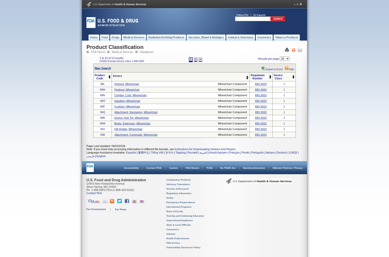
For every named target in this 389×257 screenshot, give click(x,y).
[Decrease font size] (294, 4)
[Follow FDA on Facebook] (127, 202)
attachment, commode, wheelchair (136, 134)
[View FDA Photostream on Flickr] (142, 202)
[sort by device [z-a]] (247, 78)
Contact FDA (154, 168)
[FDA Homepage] (90, 169)
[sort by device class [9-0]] (293, 78)
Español (131, 152)
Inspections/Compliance (179, 220)
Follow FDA (243, 15)
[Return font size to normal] (297, 4)
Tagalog (180, 152)
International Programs (179, 207)
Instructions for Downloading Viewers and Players (205, 149)
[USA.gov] (94, 202)
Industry (170, 234)
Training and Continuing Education (185, 216)
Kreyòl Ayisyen (218, 152)
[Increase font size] (301, 4)
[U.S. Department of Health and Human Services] (116, 5)
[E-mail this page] (300, 51)
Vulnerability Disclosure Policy (183, 247)
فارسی (90, 156)
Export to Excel (274, 69)
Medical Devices (122, 52)
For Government (96, 209)
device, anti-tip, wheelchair (131, 117)
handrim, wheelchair (127, 101)
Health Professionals (177, 238)
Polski (245, 152)
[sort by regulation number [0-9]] (270, 76)
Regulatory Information (178, 193)
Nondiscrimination (254, 168)
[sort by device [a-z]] (247, 76)
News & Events (174, 211)
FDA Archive (173, 243)
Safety (169, 198)
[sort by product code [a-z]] (110, 76)
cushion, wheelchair (127, 106)
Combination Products (178, 180)
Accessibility (131, 168)
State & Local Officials (178, 225)
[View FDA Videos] (135, 202)
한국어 (169, 152)
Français (234, 152)
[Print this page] (287, 51)
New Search (103, 68)
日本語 (293, 152)
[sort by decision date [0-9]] (293, 76)
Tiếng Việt (157, 152)
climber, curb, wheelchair (130, 95)
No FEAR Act (228, 168)
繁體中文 (143, 152)
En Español (259, 15)
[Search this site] (277, 20)
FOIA (210, 168)
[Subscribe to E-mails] (105, 202)
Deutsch (282, 152)
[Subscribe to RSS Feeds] (112, 202)
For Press (120, 209)
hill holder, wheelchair (128, 129)
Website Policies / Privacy (288, 168)
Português (257, 152)
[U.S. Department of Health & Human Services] (259, 182)
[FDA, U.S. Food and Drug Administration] (112, 27)
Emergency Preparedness (180, 202)
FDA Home (98, 52)
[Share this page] (293, 51)
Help (291, 69)
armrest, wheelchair (126, 84)
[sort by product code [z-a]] (110, 78)
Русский (193, 152)
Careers (173, 168)
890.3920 (261, 84)
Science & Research (177, 189)
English (101, 156)
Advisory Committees (178, 184)
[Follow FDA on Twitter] (120, 202)
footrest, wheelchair (127, 89)
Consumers (172, 229)
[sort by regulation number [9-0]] (270, 78)
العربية (203, 152)
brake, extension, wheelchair (132, 123)
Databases (147, 52)
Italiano (270, 152)
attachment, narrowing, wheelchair (136, 112)
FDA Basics (192, 168)
